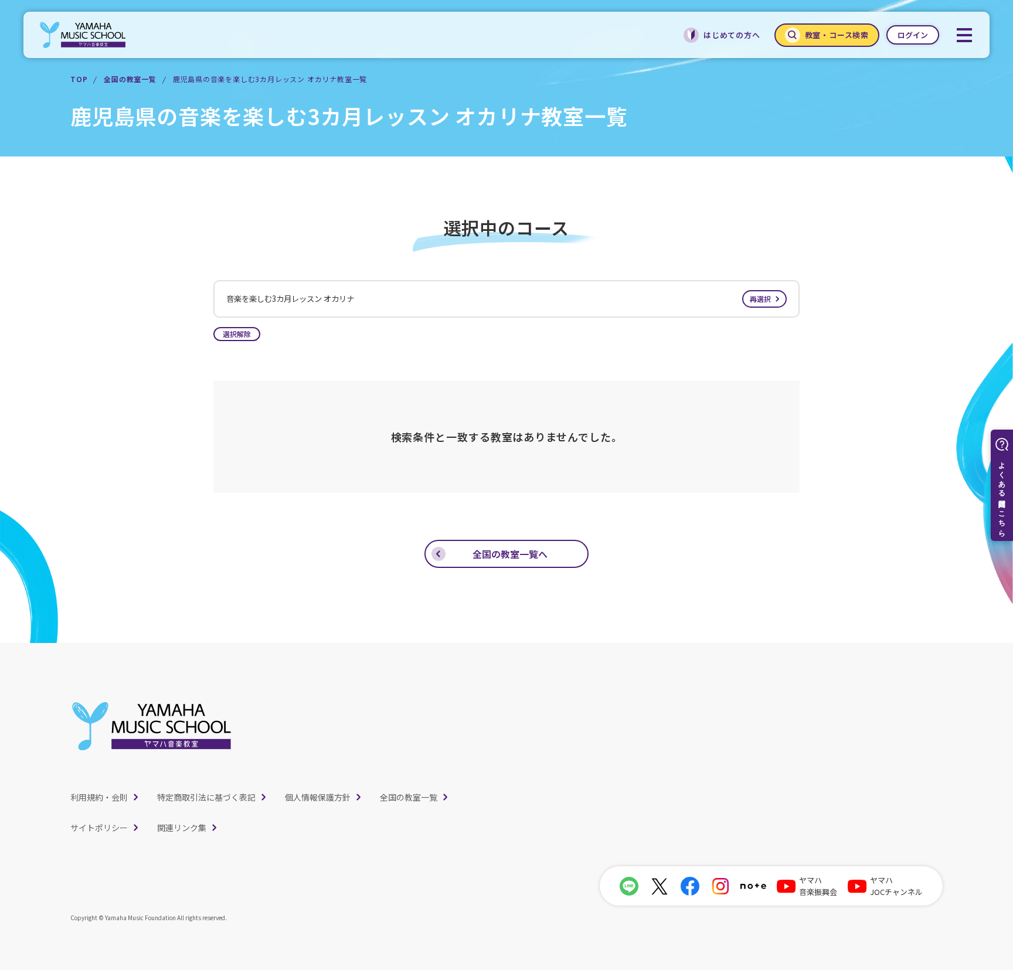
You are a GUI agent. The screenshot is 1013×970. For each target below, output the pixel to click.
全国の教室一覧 (130, 79)
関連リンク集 (181, 827)
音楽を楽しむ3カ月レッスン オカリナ (498, 298)
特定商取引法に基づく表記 (206, 797)
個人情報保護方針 (318, 797)
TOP (78, 79)
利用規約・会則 (99, 797)
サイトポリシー (99, 827)
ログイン (913, 34)
